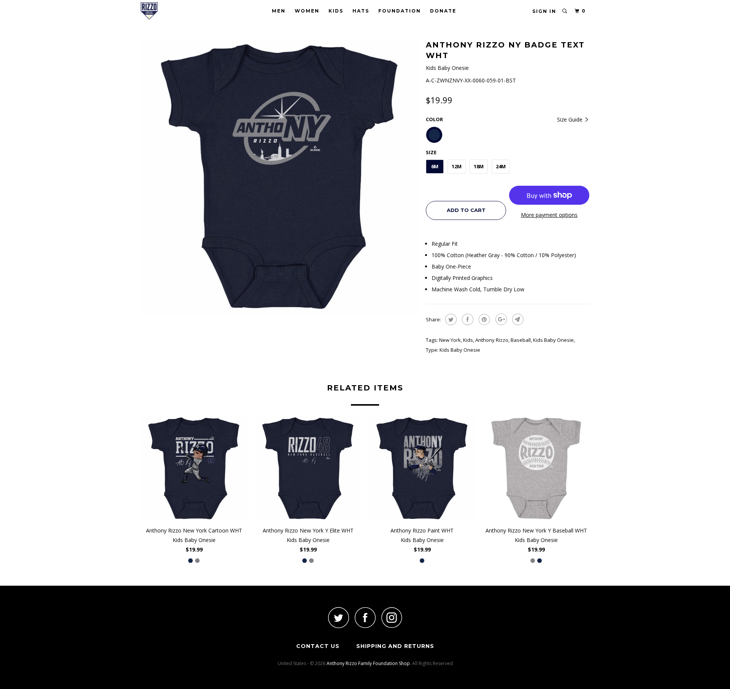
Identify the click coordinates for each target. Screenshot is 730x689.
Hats (360, 11)
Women (307, 11)
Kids (335, 11)
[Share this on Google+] (500, 319)
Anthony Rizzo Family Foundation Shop (368, 663)
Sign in (544, 11)
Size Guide (570, 119)
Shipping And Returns (395, 646)
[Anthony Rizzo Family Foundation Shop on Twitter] (338, 617)
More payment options (549, 214)
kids (468, 340)
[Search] (565, 11)
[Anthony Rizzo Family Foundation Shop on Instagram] (391, 617)
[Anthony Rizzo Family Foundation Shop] (180, 11)
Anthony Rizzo (491, 340)
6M (434, 166)
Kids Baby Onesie (553, 340)
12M (457, 166)
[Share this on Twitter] (450, 319)
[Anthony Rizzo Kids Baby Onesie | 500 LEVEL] (279, 176)
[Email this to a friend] (517, 319)
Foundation (399, 11)
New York (450, 340)
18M (479, 166)
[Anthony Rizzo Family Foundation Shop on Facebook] (365, 617)
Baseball (521, 340)
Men (279, 11)
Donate (443, 11)
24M (501, 166)
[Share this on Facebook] (466, 319)
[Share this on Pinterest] (483, 319)
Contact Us (318, 646)
